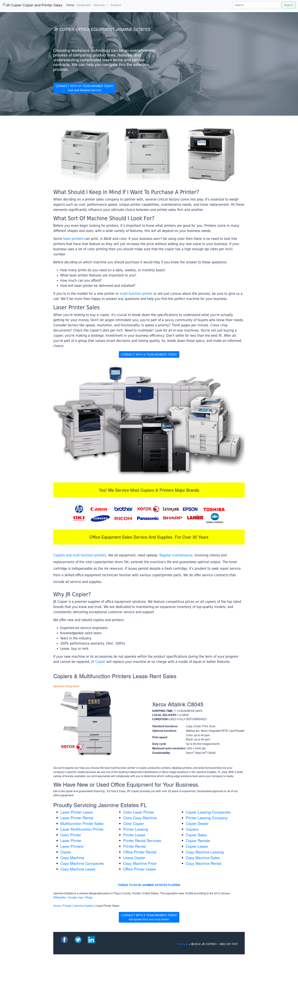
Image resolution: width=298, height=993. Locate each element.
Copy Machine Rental (203, 863)
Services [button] (100, 5)
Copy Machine (72, 857)
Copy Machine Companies (82, 863)
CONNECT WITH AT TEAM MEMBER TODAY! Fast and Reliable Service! (85, 88)
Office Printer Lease (139, 869)
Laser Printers (71, 846)
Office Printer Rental (139, 851)
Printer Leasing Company (207, 817)
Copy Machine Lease (77, 869)
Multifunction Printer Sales (82, 823)
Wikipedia (59, 897)
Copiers (192, 829)
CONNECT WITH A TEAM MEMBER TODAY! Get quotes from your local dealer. (149, 917)
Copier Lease (197, 846)
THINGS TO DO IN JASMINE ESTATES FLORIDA (149, 885)
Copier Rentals (198, 840)
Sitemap (182, 944)
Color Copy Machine (140, 817)
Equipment (84, 5)
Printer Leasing (135, 829)
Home (71, 5)
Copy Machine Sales (203, 857)
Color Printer (70, 834)
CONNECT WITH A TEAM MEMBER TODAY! (149, 354)
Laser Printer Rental (76, 817)
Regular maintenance (175, 555)
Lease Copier (134, 857)
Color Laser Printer (138, 812)
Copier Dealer (197, 823)
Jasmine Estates (83, 906)
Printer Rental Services (142, 840)
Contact (115, 5)
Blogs (88, 897)
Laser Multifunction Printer (82, 829)
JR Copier (98, 662)
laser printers (73, 239)
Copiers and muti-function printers (79, 555)
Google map (75, 897)
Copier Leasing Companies (208, 812)
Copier (65, 851)
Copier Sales (196, 834)
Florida (67, 906)
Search (288, 5)
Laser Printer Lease (76, 812)
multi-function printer (136, 293)
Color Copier (133, 823)
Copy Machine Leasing (205, 851)
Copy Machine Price (139, 863)
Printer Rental (134, 846)
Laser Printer (71, 840)
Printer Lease (134, 834)
